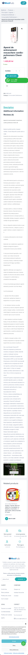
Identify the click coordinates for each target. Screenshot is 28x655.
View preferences (14, 650)
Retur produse (5, 592)
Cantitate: (8, 71)
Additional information (14, 111)
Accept (14, 641)
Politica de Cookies (8, 653)
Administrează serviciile (14, 636)
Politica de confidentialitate (18, 653)
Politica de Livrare (6, 595)
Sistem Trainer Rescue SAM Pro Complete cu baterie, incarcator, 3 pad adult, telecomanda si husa (13, 509)
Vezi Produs (19, 493)
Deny (14, 645)
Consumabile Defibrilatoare (15, 95)
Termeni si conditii (6, 608)
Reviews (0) (9, 115)
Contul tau (4, 589)
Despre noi (17, 589)
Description (9, 107)
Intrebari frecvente (19, 592)
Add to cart (12, 76)
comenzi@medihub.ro (21, 618)
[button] (25, 624)
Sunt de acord (14, 472)
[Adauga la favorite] (7, 86)
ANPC (3, 618)
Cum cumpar (4, 599)
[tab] (14, 108)
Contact (16, 596)
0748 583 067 (18, 615)
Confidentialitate (5, 611)
